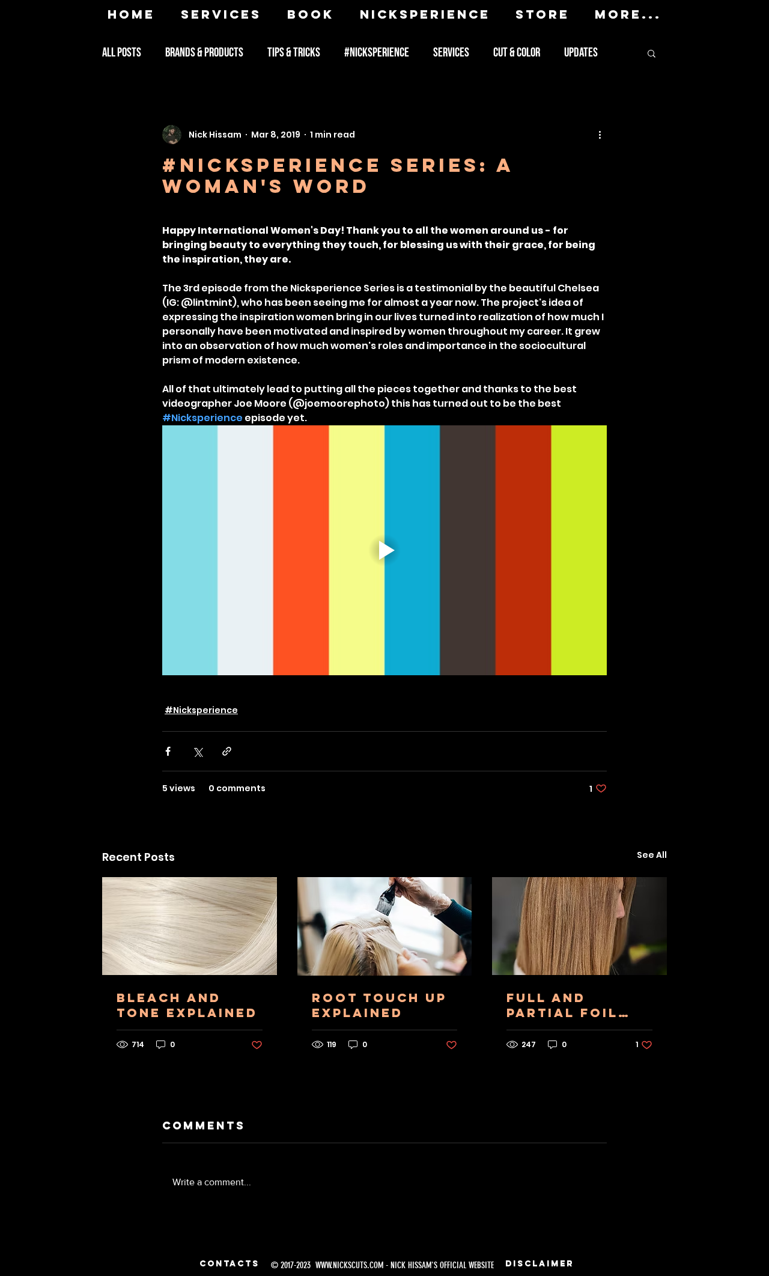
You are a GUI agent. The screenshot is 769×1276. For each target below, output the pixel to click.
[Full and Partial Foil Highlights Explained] (579, 926)
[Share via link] (227, 751)
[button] (651, 53)
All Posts (121, 52)
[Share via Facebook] (168, 751)
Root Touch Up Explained (379, 1005)
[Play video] (384, 550)
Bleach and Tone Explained (187, 1005)
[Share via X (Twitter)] (197, 751)
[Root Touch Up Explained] (384, 926)
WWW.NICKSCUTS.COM (349, 1265)
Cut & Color (516, 52)
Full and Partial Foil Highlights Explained (562, 1005)
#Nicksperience (376, 52)
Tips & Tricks (293, 52)
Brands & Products (204, 52)
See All (652, 855)
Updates (581, 52)
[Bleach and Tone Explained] (189, 926)
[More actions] (599, 134)
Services (451, 52)
